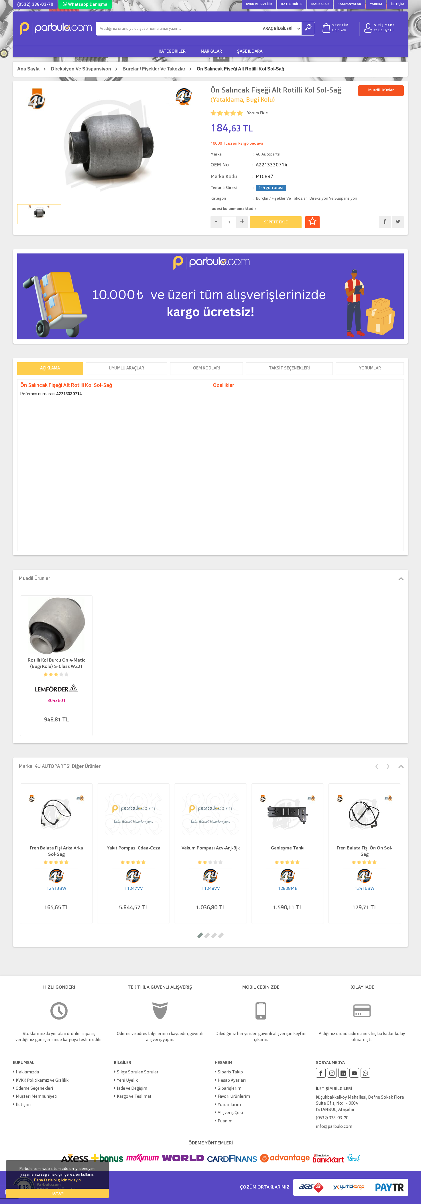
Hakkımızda (27, 1072)
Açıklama (50, 368)
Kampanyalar (349, 4)
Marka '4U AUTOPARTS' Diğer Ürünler (60, 766)
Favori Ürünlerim (234, 1097)
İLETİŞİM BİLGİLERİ (334, 1089)
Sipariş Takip (230, 1072)
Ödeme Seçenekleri (34, 1089)
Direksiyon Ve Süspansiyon (81, 68)
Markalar (320, 4)
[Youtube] (354, 1073)
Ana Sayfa (28, 68)
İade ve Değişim (132, 1089)
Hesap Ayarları (232, 1081)
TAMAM (57, 1193)
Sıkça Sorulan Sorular (137, 1072)
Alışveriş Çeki (230, 1113)
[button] (200, 935)
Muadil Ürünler (381, 90)
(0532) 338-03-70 (35, 4)
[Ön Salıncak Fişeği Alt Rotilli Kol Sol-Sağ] (109, 143)
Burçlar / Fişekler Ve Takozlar (154, 68)
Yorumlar (370, 368)
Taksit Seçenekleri (289, 368)
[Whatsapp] (365, 1073)
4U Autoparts (268, 154)
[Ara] (308, 28)
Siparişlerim (229, 1089)
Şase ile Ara (249, 52)
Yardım (376, 4)
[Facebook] (321, 1073)
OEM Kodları (206, 368)
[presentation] (376, 766)
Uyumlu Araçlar (126, 368)
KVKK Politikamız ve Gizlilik (42, 1081)
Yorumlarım (229, 1105)
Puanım (225, 1121)
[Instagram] (332, 1073)
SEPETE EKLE (276, 222)
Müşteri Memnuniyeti (36, 1097)
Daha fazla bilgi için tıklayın (57, 1180)
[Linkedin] (343, 1073)
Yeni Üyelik (127, 1081)
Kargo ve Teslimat (134, 1097)
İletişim (397, 4)
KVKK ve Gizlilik (259, 4)
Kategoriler (291, 4)
